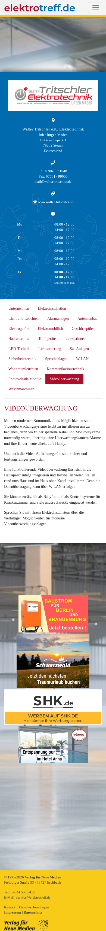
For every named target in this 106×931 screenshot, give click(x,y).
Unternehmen (18, 308)
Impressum (13, 912)
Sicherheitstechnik (22, 359)
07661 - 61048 (56, 171)
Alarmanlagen (58, 319)
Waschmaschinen (21, 389)
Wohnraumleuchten (23, 369)
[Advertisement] (53, 817)
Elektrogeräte (18, 329)
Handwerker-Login (34, 907)
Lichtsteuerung (49, 349)
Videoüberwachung (64, 379)
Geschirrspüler (83, 329)
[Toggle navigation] (95, 7)
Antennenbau (87, 319)
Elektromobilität (50, 329)
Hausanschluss (19, 339)
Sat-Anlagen (79, 349)
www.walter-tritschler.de (55, 202)
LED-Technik (19, 349)
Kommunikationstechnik (65, 369)
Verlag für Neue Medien (43, 877)
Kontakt (10, 907)
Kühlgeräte (47, 339)
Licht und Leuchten (23, 319)
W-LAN (82, 359)
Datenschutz (33, 912)
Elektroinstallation (52, 308)
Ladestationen (75, 339)
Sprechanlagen (56, 359)
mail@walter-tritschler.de (53, 181)
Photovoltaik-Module (24, 379)
